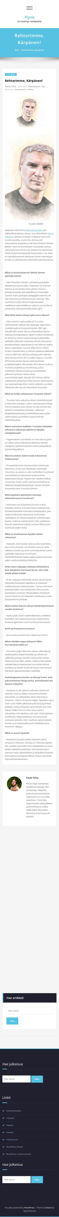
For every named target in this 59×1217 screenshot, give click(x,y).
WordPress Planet (14, 1146)
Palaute (9, 1125)
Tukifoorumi (12, 1139)
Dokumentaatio (13, 1110)
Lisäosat (10, 1118)
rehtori (30, 89)
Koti (17, 50)
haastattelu (20, 89)
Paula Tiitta (10, 86)
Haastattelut (34, 86)
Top (43, 86)
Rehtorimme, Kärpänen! (33, 50)
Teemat (9, 1132)
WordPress (29, 1207)
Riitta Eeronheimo (34, 230)
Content (48, 1207)
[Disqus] (29, 871)
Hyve (29, 17)
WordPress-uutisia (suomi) (18, 1154)
